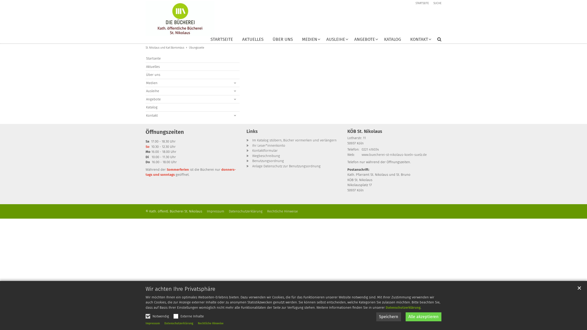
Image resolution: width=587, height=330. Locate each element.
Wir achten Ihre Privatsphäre (180, 289)
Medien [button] (309, 39)
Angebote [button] (364, 39)
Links (252, 131)
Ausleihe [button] (335, 39)
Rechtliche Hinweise (211, 323)
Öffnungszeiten (165, 132)
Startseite (221, 39)
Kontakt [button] (419, 39)
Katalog (392, 39)
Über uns (283, 39)
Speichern (388, 316)
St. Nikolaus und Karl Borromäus (165, 47)
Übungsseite (196, 47)
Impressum (153, 323)
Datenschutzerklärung (403, 307)
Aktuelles (252, 39)
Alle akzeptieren (423, 316)
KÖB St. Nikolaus (364, 131)
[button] (436, 40)
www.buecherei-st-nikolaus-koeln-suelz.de (394, 155)
